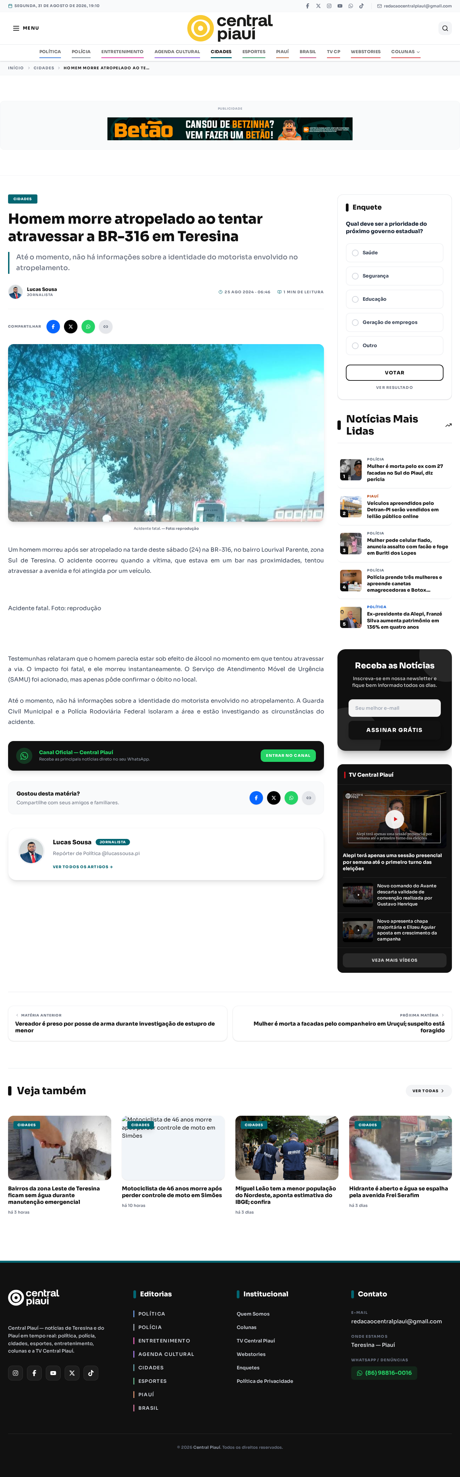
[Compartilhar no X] (70, 326)
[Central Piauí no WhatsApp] (350, 6)
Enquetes (248, 1368)
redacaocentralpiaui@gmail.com (418, 5)
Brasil (308, 51)
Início (16, 68)
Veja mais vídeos (395, 960)
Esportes (254, 51)
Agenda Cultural (177, 51)
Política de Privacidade (265, 1381)
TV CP (333, 51)
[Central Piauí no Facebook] (307, 6)
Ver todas (425, 1090)
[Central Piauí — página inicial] (230, 28)
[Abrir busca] (445, 28)
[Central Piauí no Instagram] (329, 6)
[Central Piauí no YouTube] (339, 6)
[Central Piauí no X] (318, 6)
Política (50, 51)
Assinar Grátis (394, 730)
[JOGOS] (230, 129)
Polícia (81, 51)
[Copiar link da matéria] (105, 326)
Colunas (403, 51)
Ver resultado (394, 387)
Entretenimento (122, 51)
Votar (395, 373)
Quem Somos (253, 1314)
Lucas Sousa (42, 289)
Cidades (221, 51)
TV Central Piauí (256, 1341)
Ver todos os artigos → (83, 866)
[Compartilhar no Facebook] (53, 326)
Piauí (282, 51)
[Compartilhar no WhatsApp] (88, 326)
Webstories (366, 51)
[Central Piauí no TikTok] (361, 6)
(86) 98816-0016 (388, 1372)
